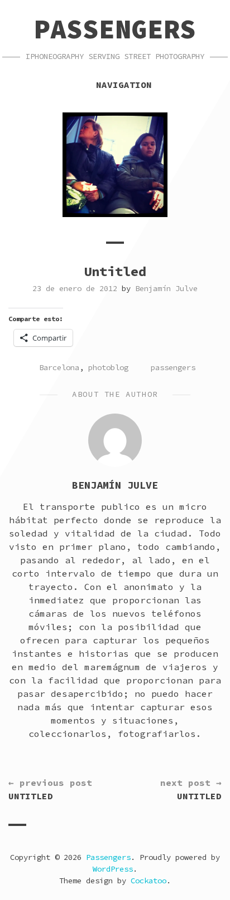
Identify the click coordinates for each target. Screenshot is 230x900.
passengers (173, 367)
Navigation (124, 84)
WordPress (113, 869)
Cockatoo (148, 881)
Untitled (50, 789)
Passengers (115, 29)
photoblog (108, 367)
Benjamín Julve (166, 288)
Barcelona (59, 367)
